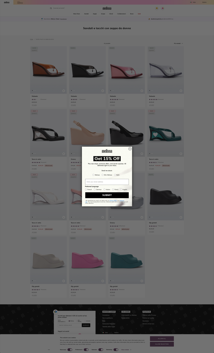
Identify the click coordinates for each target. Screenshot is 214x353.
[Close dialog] (129, 148)
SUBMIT (107, 195)
